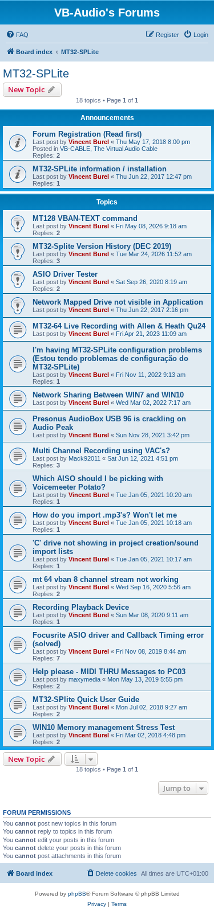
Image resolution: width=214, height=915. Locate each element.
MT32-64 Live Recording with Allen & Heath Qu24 (119, 326)
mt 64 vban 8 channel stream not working (106, 579)
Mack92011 (84, 458)
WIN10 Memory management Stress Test (104, 727)
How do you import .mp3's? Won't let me (105, 515)
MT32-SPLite (36, 73)
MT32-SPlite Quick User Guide (86, 699)
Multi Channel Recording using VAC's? (101, 450)
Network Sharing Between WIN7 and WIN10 (108, 395)
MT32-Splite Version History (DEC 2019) (102, 246)
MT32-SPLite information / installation (100, 169)
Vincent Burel (88, 141)
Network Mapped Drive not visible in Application (118, 302)
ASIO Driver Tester (65, 274)
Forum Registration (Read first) (87, 134)
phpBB (77, 894)
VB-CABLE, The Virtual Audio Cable (109, 148)
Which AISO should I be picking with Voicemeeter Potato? (98, 482)
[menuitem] (17, 35)
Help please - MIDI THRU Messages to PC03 (109, 671)
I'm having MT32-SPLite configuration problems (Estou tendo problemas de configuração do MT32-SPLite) (117, 358)
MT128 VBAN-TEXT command (85, 218)
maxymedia (84, 679)
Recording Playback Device (81, 607)
